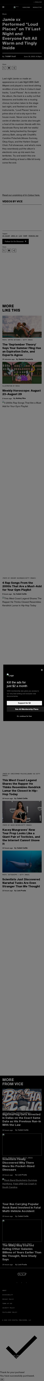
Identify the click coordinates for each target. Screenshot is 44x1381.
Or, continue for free (24, 716)
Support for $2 (24, 703)
